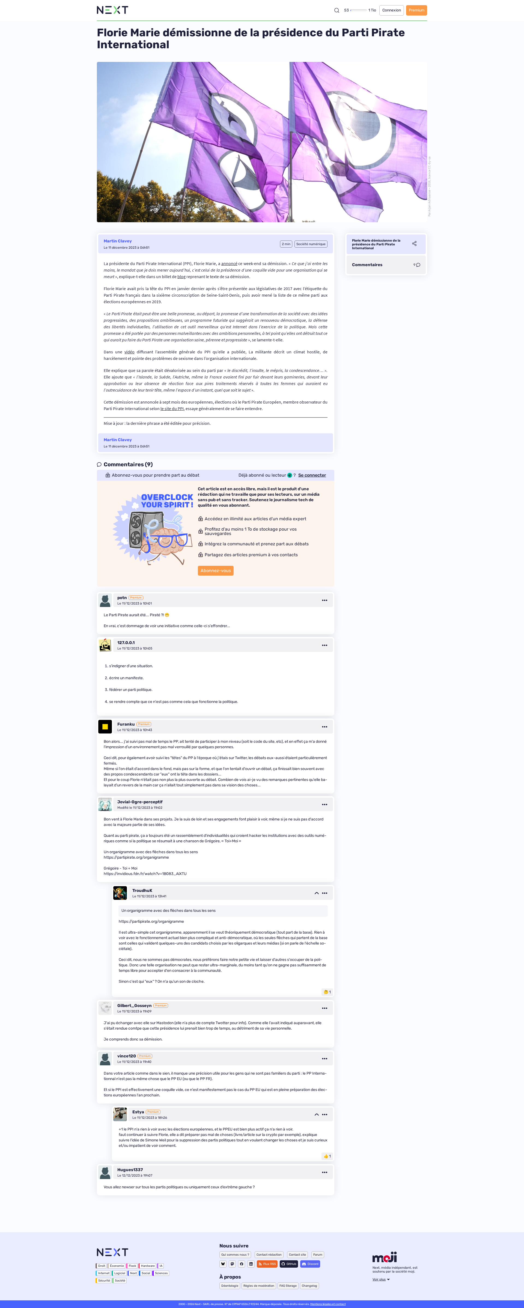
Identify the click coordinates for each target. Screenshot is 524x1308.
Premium (416, 10)
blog (181, 276)
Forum (317, 1254)
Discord (313, 1264)
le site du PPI (172, 408)
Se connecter (312, 475)
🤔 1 (327, 992)
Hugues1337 (130, 1169)
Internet (103, 1273)
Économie (117, 1266)
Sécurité (104, 1280)
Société (120, 1280)
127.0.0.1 (126, 642)
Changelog (309, 1286)
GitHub (291, 1264)
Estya (138, 1111)
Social (146, 1273)
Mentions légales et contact (328, 1304)
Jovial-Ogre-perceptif (140, 801)
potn (122, 597)
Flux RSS (269, 1264)
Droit (101, 1266)
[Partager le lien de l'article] (414, 244)
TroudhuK (142, 890)
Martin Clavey (118, 241)
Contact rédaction (269, 1254)
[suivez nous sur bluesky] (223, 1264)
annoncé (229, 263)
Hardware (148, 1266)
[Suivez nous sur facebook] (241, 1264)
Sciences (161, 1273)
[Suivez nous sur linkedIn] (251, 1264)
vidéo (129, 351)
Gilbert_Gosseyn (134, 1005)
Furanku (126, 724)
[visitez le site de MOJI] (385, 1261)
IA (161, 1266)
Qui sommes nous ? (235, 1254)
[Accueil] (112, 10)
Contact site (297, 1254)
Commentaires (367, 264)
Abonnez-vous (216, 570)
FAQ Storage (288, 1286)
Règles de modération (258, 1286)
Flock (132, 1266)
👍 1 (327, 1156)
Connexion (391, 10)
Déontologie (229, 1286)
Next (133, 1273)
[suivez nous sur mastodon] (232, 1264)
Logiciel (119, 1273)
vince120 (126, 1056)
